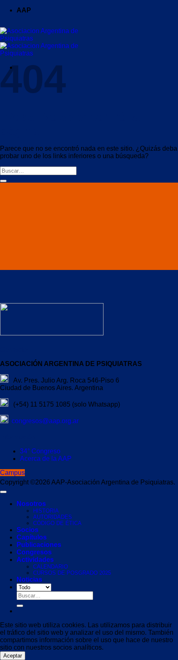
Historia (46, 511)
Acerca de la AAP (46, 458)
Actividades (35, 559)
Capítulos (32, 537)
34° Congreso (40, 451)
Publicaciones (39, 544)
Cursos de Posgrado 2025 (72, 573)
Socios (27, 529)
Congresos (34, 552)
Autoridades (52, 517)
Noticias (29, 579)
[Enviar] (3, 181)
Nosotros (31, 503)
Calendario (50, 567)
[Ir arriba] (3, 492)
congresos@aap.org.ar (43, 420)
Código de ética (57, 523)
